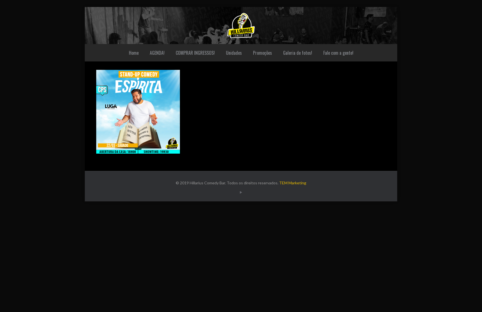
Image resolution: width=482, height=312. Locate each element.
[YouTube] (241, 192)
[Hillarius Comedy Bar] (241, 25)
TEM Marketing (292, 182)
